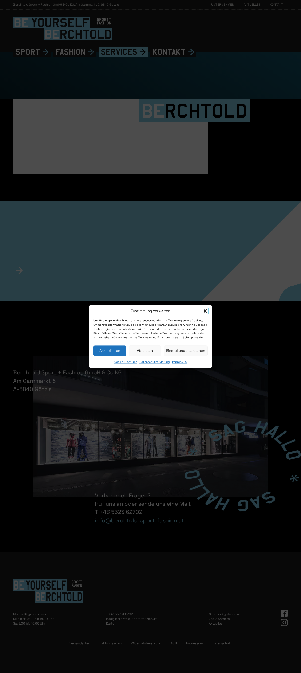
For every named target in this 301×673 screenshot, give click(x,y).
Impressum (179, 362)
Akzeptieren (109, 350)
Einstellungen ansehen (185, 350)
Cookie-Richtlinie (125, 362)
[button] (205, 311)
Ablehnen (145, 350)
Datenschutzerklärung (154, 362)
